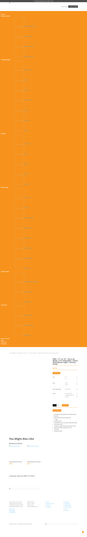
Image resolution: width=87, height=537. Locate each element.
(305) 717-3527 (73, 6)
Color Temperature (57, 389)
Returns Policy (12, 509)
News (65, 508)
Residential (14, 353)
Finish (54, 393)
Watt (54, 383)
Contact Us (66, 510)
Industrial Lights (67, 507)
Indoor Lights (67, 503)
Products (48, 505)
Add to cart (65, 405)
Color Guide (56, 373)
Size (53, 377)
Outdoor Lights (67, 505)
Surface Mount (20, 353)
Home (10, 353)
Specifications (57, 410)
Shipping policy (12, 512)
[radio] (72, 377)
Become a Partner (50, 503)
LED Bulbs (66, 502)
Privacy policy (12, 510)
